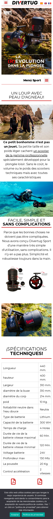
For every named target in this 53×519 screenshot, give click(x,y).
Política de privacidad (33, 514)
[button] (5, 2)
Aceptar (15, 514)
